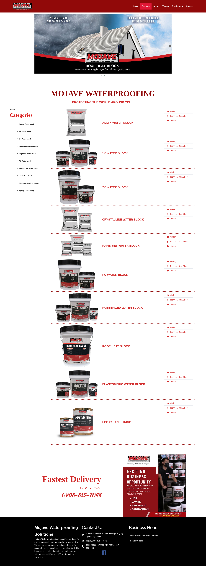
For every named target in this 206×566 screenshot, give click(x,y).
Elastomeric (29, 183)
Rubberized (28, 168)
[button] (101, 75)
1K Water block (25, 131)
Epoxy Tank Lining (26, 190)
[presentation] (36, 46)
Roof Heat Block (25, 176)
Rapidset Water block (27, 154)
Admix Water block (26, 124)
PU (25, 161)
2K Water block (25, 139)
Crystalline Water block (28, 146)
